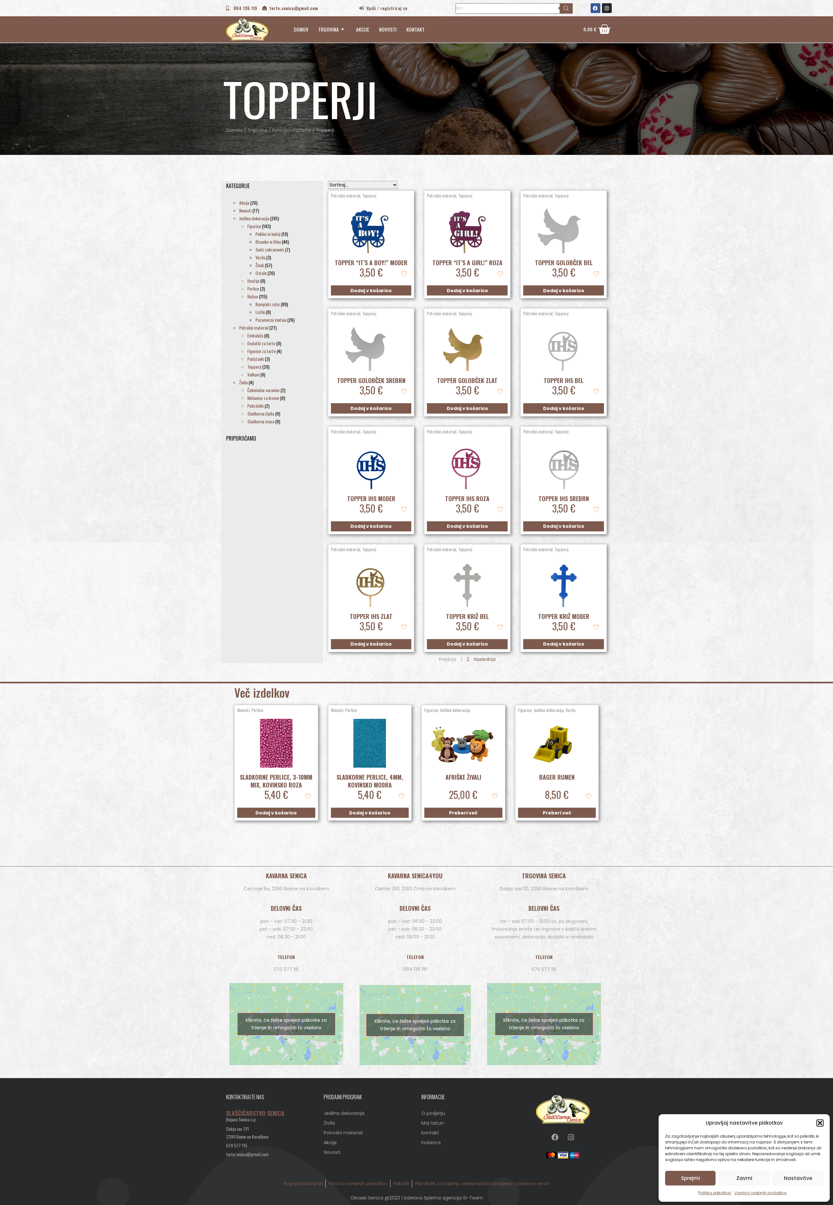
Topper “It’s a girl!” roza (467, 262)
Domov (301, 29)
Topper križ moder (563, 616)
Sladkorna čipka (260, 413)
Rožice (252, 296)
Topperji (254, 366)
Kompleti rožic (267, 304)
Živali (259, 265)
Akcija (244, 202)
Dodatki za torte (261, 343)
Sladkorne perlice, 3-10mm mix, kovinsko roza (276, 781)
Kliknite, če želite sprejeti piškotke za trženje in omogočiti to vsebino (286, 1024)
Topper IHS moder (371, 498)
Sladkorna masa (260, 421)
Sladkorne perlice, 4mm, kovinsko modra (369, 781)
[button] (820, 1123)
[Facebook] (595, 8)
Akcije (362, 29)
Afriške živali (463, 777)
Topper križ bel (467, 616)
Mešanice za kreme (263, 397)
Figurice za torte (261, 351)
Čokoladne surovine (263, 390)
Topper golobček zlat (467, 380)
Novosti (388, 29)
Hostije (253, 280)
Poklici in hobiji (267, 233)
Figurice (254, 226)
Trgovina (328, 29)
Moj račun (432, 1123)
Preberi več (463, 813)
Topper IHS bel (563, 380)
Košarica (431, 1142)
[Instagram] (607, 8)
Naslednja (485, 659)
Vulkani (253, 374)
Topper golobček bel (564, 262)
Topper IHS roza (467, 498)
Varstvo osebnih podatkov (760, 1193)
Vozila (260, 257)
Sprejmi (690, 1178)
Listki (260, 311)
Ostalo (260, 272)
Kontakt (415, 29)
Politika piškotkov (714, 1193)
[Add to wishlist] (404, 273)
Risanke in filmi (268, 241)
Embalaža (255, 335)
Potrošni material (291, 130)
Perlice (253, 288)
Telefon (286, 956)
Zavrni (744, 1178)
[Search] (566, 8)
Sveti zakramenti (269, 249)
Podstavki (255, 358)
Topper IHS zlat (371, 616)
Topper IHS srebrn (564, 498)
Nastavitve (798, 1178)
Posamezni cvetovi (270, 319)
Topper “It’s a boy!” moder (371, 262)
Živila (243, 382)
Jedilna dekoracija (254, 218)
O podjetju (433, 1113)
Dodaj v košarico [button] (371, 290)
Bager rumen (557, 777)
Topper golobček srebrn (371, 380)
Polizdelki (255, 405)
